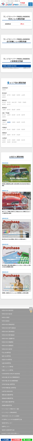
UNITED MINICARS (7, 391)
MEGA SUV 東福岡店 (7, 342)
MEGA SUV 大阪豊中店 (8, 338)
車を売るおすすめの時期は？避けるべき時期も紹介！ (14, 239)
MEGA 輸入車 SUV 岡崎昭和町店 (11, 377)
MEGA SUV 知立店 (7, 314)
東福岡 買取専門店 (7, 405)
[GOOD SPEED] (10, 4)
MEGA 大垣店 (5, 317)
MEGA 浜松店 (5, 321)
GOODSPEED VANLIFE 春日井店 (11, 373)
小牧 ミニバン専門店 (7, 366)
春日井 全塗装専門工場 (8, 430)
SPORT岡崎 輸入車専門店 (9, 387)
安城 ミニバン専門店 (7, 370)
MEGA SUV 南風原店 (7, 345)
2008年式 (8, 24)
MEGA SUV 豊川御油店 (8, 335)
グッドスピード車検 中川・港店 (10, 409)
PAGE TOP (31, 308)
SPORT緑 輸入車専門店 (8, 384)
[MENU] (30, 3)
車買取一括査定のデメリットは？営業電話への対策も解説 (15, 292)
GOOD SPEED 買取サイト (13, 433)
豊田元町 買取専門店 (7, 394)
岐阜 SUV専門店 (6, 356)
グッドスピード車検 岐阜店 (9, 412)
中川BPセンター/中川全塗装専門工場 (12, 419)
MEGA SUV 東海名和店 (8, 324)
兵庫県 (8, 122)
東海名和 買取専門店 (7, 398)
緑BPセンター (6, 426)
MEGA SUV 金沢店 (7, 349)
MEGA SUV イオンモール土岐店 (10, 416)
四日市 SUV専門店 (7, 359)
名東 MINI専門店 (6, 363)
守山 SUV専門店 (6, 352)
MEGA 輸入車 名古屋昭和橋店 (10, 380)
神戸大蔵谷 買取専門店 (8, 402)
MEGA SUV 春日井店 (7, 310)
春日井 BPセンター (7, 423)
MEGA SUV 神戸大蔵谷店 (9, 328)
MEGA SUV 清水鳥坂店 (8, 331)
